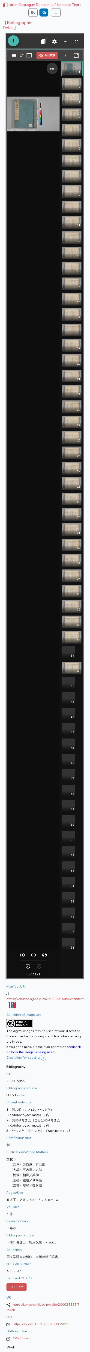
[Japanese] (43, 12)
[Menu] (56, 12)
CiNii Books (21, 1338)
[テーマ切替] (33, 12)
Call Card (16, 1287)
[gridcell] (41, 5)
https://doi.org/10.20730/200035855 (41, 1324)
